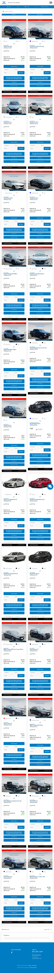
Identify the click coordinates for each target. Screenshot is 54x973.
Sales (10, 6)
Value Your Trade (14, 85)
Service (27, 6)
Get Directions (45, 6)
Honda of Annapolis (8, 91)
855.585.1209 (21, 91)
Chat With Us (14, 82)
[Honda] (4, 2)
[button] (25, 29)
